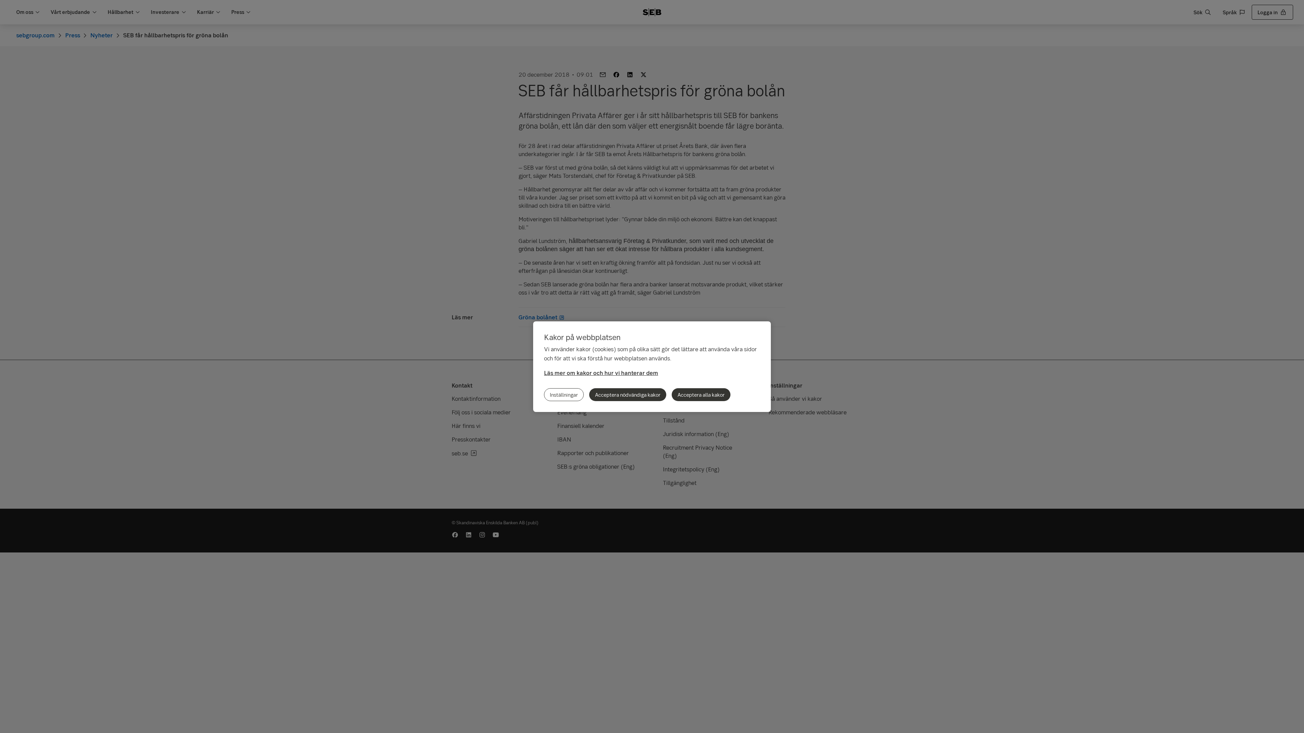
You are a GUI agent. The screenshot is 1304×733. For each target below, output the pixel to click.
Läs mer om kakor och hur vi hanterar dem (601, 373)
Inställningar (564, 394)
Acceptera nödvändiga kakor (627, 394)
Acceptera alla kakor (701, 394)
